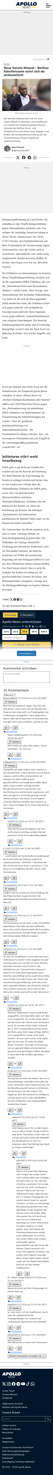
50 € (34, 631)
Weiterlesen (25, 653)
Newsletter (7, 1432)
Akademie (7, 1398)
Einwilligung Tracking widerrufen (18, 1461)
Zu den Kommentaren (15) (17, 605)
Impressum (7, 1458)
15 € (15, 631)
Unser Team (8, 1390)
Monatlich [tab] (27, 615)
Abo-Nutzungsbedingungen (16, 1451)
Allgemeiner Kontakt (12, 1403)
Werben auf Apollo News (14, 1407)
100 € (44, 631)
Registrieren (8, 1441)
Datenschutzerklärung (13, 1454)
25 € (24, 631)
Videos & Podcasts (11, 1429)
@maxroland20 (21, 150)
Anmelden (7, 1438)
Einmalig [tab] (11, 615)
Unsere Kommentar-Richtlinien (17, 1447)
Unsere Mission (10, 1394)
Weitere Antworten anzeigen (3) (25, 1356)
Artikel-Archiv (9, 1425)
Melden (12, 701)
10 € (6, 631)
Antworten (12, 731)
